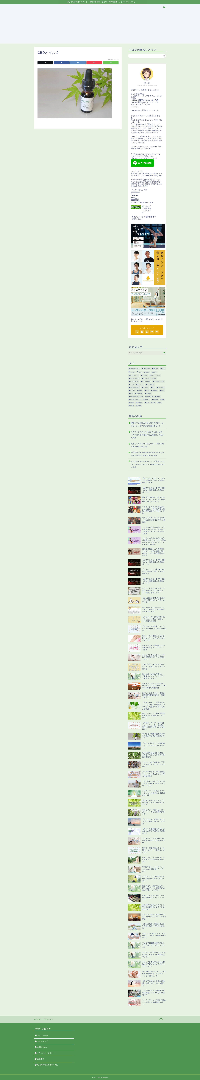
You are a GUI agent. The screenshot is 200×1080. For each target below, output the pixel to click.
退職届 (132, 406)
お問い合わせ (42, 1047)
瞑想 (163, 399)
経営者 (132, 402)
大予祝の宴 (139, 393)
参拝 (131, 393)
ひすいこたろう (134, 375)
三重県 (140, 390)
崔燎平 (158, 396)
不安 (147, 390)
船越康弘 (140, 402)
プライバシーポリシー (87, 7)
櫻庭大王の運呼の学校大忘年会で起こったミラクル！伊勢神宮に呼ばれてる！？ (147, 424)
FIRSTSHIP (147, 368)
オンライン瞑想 (146, 381)
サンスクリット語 (159, 381)
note (133, 197)
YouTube (134, 195)
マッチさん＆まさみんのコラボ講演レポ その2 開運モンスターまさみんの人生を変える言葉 (148, 464)
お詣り (155, 372)
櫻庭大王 (147, 399)
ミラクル (146, 387)
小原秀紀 (148, 393)
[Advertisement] (100, 27)
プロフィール (52, 7)
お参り (147, 372)
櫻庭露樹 (155, 399)
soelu (140, 372)
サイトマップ (68, 7)
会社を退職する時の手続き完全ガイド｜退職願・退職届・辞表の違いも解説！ (147, 454)
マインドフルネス (134, 387)
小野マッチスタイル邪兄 (136, 396)
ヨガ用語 (132, 390)
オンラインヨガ (134, 381)
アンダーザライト (155, 375)
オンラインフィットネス (150, 378)
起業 (147, 402)
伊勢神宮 (155, 390)
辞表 (160, 402)
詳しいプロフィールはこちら (142, 202)
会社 (162, 390)
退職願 (139, 406)
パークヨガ (141, 384)
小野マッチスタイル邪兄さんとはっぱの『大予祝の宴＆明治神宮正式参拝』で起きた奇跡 (147, 435)
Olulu (163, 368)
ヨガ (153, 387)
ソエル (132, 384)
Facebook (135, 200)
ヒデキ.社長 (151, 384)
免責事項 (104, 7)
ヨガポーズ (161, 387)
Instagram (135, 192)
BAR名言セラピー (135, 368)
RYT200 (132, 372)
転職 (154, 402)
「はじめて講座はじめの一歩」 (143, 100)
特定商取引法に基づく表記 (47, 1065)
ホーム (39, 7)
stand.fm (135, 199)
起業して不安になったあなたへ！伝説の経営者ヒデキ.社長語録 (147, 445)
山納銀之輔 (150, 396)
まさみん (144, 375)
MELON (156, 368)
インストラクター (134, 378)
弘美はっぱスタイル (135, 399)
